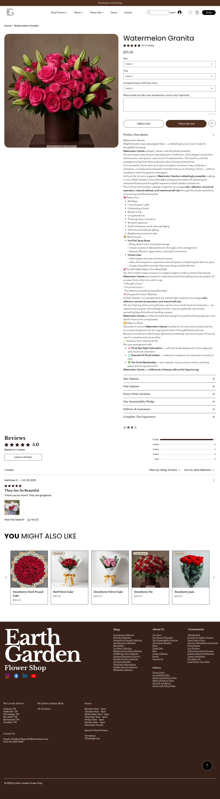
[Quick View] (29, 569)
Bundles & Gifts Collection (125, 659)
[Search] (157, 12)
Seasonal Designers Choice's (126, 656)
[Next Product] (214, 577)
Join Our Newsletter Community (203, 643)
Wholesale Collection (123, 669)
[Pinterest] (132, 427)
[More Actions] (214, 480)
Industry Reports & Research (201, 653)
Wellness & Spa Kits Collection (127, 651)
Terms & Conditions (162, 683)
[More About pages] (82, 12)
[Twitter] (135, 427)
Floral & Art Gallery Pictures (200, 637)
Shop (116, 629)
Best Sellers (118, 645)
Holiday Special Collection (125, 667)
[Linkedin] (25, 676)
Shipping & (158, 677)
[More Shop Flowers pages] (66, 12)
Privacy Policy (159, 672)
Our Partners (194, 648)
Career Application (196, 656)
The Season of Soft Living (110, 2)
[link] (138, 45)
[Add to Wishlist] (212, 123)
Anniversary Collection (123, 634)
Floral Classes (194, 645)
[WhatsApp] (124, 427)
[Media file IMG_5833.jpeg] (11, 507)
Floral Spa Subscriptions (124, 664)
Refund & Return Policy (163, 680)
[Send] (207, 766)
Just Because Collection (124, 643)
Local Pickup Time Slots (199, 661)
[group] (110, 577)
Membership (194, 634)
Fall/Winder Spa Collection (125, 653)
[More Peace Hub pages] (103, 12)
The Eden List (194, 659)
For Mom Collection (122, 648)
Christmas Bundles (122, 661)
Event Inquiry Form (196, 640)
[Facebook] (128, 427)
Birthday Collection (122, 637)
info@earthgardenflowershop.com (29, 739)
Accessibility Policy (161, 675)
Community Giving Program (201, 651)
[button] (197, 12)
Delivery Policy (170, 677)
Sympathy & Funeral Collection (127, 640)
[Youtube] (34, 676)
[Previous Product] (6, 577)
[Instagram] (7, 676)
